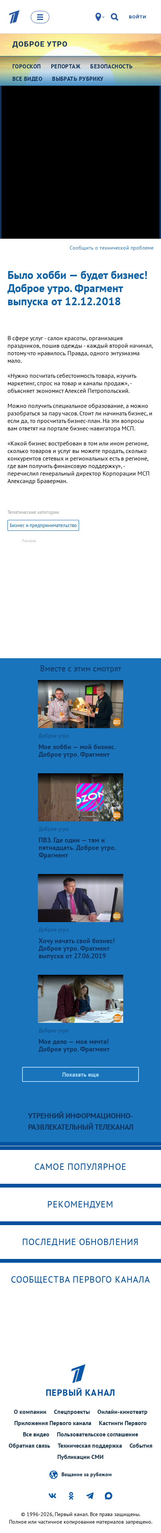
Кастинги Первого (123, 1423)
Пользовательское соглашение (97, 1434)
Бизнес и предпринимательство (43, 525)
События (141, 1445)
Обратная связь (29, 1445)
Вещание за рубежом (86, 1474)
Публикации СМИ (80, 1456)
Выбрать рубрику (78, 78)
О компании (30, 1411)
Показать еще (80, 1074)
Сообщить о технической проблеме (112, 247)
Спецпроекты (72, 1411)
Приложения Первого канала (52, 1423)
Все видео (36, 1434)
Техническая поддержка (90, 1445)
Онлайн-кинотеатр (122, 1411)
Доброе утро (40, 43)
